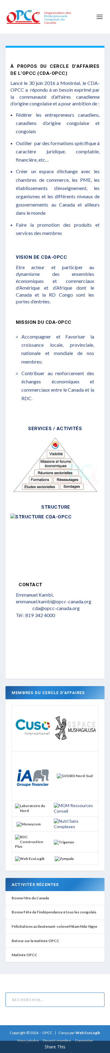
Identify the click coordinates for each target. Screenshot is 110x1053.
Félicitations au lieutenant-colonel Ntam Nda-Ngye (54, 926)
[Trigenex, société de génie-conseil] (64, 842)
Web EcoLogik (87, 1032)
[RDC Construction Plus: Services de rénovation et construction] (33, 846)
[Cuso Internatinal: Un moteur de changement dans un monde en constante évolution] (33, 744)
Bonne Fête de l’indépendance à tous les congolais (54, 912)
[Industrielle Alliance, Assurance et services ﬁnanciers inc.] (33, 794)
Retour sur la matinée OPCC (35, 940)
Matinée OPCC (24, 954)
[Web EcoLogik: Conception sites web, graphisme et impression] (30, 858)
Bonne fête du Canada (30, 898)
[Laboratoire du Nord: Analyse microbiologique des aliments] (33, 810)
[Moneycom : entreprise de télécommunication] (28, 824)
